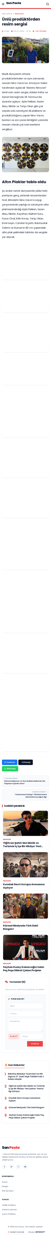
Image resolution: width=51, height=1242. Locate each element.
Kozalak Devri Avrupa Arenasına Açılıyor (24, 1099)
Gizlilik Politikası (9, 1205)
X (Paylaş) (26, 762)
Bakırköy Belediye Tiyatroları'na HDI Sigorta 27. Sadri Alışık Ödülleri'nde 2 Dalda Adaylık (26, 1077)
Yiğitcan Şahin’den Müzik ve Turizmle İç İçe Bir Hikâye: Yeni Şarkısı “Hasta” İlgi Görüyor (27, 1089)
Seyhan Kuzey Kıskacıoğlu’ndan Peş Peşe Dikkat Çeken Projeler (26, 1116)
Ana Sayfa (7, 14)
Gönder (35, 1044)
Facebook (11, 762)
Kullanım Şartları (9, 1209)
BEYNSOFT (40, 1232)
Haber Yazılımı (17, 1232)
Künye (4, 1182)
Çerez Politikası (9, 1214)
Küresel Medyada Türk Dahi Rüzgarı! (26, 1107)
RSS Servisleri (7, 1191)
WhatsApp (11, 769)
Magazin (19, 14)
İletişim (5, 1186)
